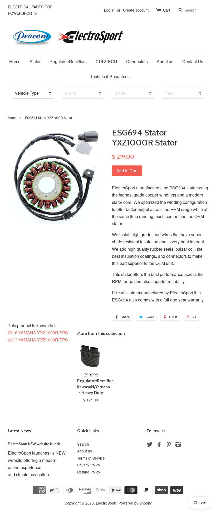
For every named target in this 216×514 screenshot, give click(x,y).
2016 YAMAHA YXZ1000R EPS (38, 333)
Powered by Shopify (135, 503)
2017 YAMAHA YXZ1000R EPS (38, 340)
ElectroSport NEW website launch (34, 444)
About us (165, 61)
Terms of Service (91, 458)
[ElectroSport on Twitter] (150, 445)
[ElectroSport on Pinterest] (168, 445)
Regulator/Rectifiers (68, 61)
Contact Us (192, 61)
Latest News (19, 430)
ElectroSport (106, 503)
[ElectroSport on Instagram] (178, 445)
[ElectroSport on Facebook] (159, 445)
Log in (109, 10)
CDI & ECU (106, 61)
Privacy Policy (88, 464)
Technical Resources (110, 76)
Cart (166, 10)
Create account (136, 10)
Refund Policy (88, 472)
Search (83, 444)
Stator (35, 61)
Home (15, 61)
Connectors (137, 61)
